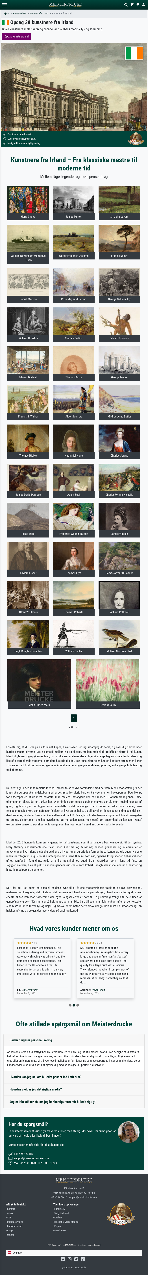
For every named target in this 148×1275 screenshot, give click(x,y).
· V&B (9, 1217)
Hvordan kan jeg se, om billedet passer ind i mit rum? (46, 1077)
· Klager (10, 1230)
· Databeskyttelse (14, 1221)
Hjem (6, 13)
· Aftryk (9, 1213)
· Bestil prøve (59, 1230)
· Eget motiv (59, 1208)
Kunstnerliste (19, 13)
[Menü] (4, 4)
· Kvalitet (57, 1217)
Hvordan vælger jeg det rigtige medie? (36, 1089)
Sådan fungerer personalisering (31, 1040)
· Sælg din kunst (61, 1213)
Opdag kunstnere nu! (17, 36)
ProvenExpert (35, 990)
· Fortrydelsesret (14, 1226)
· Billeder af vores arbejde (66, 1221)
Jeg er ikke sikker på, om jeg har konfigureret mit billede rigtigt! (53, 1102)
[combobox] (74, 1253)
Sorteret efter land (39, 13)
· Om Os (10, 1234)
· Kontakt (10, 1208)
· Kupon (57, 1226)
